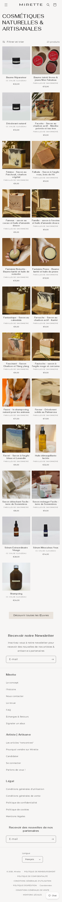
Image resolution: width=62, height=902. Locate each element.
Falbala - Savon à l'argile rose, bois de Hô (45, 173)
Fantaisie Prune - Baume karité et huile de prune (45, 270)
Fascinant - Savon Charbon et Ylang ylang (16, 365)
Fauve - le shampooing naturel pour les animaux (16, 410)
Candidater (12, 756)
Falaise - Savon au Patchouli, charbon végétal (16, 174)
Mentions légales (15, 816)
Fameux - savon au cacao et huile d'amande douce (16, 223)
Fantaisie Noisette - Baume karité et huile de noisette (16, 272)
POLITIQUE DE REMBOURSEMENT (39, 872)
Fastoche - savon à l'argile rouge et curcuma (46, 365)
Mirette (17, 872)
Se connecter (13, 763)
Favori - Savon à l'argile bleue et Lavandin (16, 457)
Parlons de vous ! (15, 769)
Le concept (12, 682)
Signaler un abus (15, 723)
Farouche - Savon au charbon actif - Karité (46, 318)
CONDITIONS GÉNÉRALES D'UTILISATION (32, 881)
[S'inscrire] (52, 659)
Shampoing (16, 594)
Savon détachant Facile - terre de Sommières (16, 503)
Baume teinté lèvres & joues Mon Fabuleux (46, 78)
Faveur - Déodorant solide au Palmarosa (46, 410)
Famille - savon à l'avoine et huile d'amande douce (46, 221)
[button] (6, 5)
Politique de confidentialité (21, 802)
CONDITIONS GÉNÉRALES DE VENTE (32, 890)
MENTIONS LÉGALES (32, 895)
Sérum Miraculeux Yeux (45, 548)
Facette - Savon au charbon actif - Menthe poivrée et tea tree (45, 126)
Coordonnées (46, 885)
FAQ (8, 710)
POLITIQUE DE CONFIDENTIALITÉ (32, 876)
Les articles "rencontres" (20, 742)
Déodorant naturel (16, 123)
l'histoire (11, 689)
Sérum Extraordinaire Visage (16, 549)
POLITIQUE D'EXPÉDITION (25, 885)
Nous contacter (14, 696)
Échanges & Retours (17, 716)
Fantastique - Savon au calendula (16, 318)
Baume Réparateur (16, 77)
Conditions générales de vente (23, 796)
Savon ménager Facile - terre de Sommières (46, 503)
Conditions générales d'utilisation (25, 789)
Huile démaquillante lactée (45, 457)
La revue (11, 703)
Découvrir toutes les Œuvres (31, 615)
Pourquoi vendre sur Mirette (22, 749)
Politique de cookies (17, 809)
